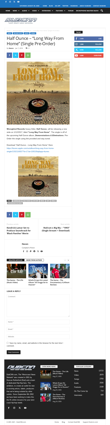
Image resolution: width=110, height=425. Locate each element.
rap (48, 201)
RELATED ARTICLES (15, 260)
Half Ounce (27, 201)
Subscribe (98, 55)
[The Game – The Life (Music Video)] (16, 271)
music (42, 201)
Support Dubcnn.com (90, 422)
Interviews (46, 11)
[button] (102, 11)
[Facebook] (6, 2)
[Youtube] (18, 2)
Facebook (74, 6)
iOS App (57, 6)
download (17, 201)
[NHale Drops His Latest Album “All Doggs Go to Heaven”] (38, 271)
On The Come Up (81, 391)
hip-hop (35, 201)
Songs (33, 33)
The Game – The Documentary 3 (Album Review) (59, 282)
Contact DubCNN (99, 6)
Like (100, 39)
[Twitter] (15, 55)
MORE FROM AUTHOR (34, 260)
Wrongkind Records (15, 203)
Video (34, 11)
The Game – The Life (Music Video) (15, 281)
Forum (70, 11)
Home (45, 6)
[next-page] (68, 260)
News (15, 11)
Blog (51, 6)
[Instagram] (10, 2)
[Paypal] (31, 252)
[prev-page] (65, 260)
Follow (98, 44)
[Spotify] (34, 252)
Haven (11, 48)
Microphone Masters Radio (87, 11)
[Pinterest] (21, 55)
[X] (14, 2)
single (53, 201)
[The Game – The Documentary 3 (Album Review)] (60, 271)
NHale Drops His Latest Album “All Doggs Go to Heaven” (38, 282)
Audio (24, 11)
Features (59, 11)
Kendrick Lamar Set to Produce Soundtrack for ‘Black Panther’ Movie (19, 230)
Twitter (65, 6)
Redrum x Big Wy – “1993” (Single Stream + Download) (56, 229)
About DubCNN (85, 6)
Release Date (17, 30)
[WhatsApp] (28, 55)
